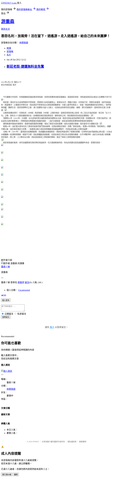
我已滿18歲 (6, 475)
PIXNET (36, 442)
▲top (3, 295)
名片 (9, 55)
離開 (16, 475)
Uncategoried (24, 290)
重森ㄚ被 (5, 267)
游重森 (7, 21)
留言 (27, 282)
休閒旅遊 (23, 42)
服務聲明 (82, 442)
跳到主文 (5, 29)
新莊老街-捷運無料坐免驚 (25, 66)
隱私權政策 (72, 442)
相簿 (9, 48)
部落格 (10, 51)
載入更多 (5, 300)
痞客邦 (21, 282)
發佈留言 (5, 317)
